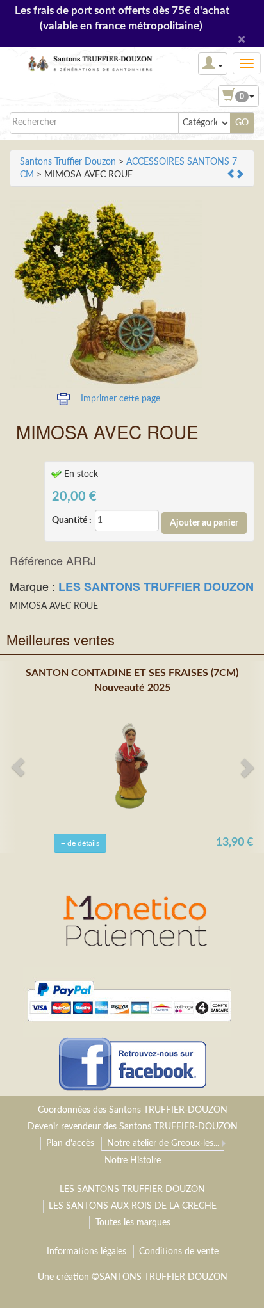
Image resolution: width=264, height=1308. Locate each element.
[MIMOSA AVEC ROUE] (106, 294)
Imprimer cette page (120, 398)
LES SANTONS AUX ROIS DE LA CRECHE (133, 1206)
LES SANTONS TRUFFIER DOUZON (156, 586)
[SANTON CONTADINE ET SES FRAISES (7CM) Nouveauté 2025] (132, 765)
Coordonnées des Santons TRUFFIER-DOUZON (132, 1110)
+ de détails (80, 843)
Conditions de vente (179, 1251)
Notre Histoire (132, 1160)
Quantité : (72, 520)
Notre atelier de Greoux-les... (163, 1143)
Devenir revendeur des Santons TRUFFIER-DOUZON (133, 1126)
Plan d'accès (70, 1143)
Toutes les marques (132, 1222)
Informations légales (86, 1251)
